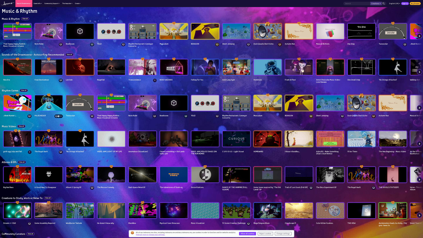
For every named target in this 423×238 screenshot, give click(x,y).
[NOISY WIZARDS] (174, 67)
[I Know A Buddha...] (299, 139)
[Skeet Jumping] (236, 31)
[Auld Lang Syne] (236, 67)
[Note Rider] (49, 31)
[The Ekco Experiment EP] (330, 175)
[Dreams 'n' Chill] (17, 211)
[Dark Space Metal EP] (142, 175)
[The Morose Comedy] (111, 175)
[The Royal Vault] (49, 139)
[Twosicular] (393, 31)
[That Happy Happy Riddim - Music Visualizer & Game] (17, 31)
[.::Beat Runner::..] (17, 103)
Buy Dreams (415, 3)
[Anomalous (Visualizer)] (142, 139)
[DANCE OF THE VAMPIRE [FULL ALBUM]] (236, 175)
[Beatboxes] (80, 31)
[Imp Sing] (361, 31)
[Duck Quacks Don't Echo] (268, 31)
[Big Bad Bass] (17, 175)
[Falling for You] (205, 67)
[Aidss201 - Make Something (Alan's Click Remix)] (330, 139)
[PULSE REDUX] (49, 103)
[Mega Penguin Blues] (268, 211)
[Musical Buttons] (330, 31)
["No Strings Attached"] (393, 67)
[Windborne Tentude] (80, 211)
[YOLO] (111, 31)
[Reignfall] (111, 67)
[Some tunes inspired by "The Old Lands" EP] (268, 175)
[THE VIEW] (361, 211)
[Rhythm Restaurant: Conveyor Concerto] (142, 31)
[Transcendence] (142, 67)
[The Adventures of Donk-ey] (174, 175)
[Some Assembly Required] (49, 211)
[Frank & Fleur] (299, 67)
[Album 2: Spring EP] (80, 175)
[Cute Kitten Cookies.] (330, 211)
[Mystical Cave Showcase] (174, 211)
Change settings (283, 233)
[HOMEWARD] (268, 139)
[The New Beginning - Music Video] (393, 139)
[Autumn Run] (299, 31)
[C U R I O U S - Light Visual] (236, 139)
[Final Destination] (49, 67)
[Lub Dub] (80, 67)
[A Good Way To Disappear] (49, 175)
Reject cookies (265, 233)
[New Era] (17, 67)
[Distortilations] (205, 175)
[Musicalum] (174, 31)
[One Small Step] (361, 67)
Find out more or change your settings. (150, 235)
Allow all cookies (247, 233)
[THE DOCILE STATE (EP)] (393, 175)
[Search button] (384, 3)
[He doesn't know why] (111, 211)
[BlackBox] (142, 211)
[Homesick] (268, 67)
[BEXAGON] (205, 31)
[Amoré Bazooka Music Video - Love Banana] (330, 67)
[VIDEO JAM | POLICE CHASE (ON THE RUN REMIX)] (205, 139)
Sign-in (405, 3)
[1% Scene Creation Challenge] (236, 211)
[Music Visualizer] (205, 211)
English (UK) (394, 3)
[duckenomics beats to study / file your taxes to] (393, 211)
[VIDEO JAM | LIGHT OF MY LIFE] (111, 139)
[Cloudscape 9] (299, 211)
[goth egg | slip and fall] (17, 139)
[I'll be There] (361, 139)
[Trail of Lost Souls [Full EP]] (299, 175)
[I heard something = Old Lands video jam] (174, 139)
